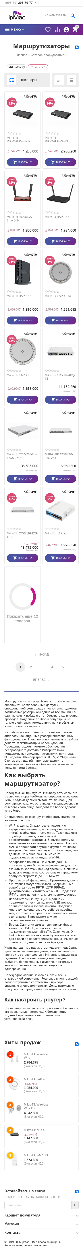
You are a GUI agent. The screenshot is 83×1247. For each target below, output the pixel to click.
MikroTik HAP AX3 (57, 217)
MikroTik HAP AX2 (19, 296)
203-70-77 (18, 2)
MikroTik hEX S (34, 1130)
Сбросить (36, 67)
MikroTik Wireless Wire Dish (36, 1106)
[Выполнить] (74, 1205)
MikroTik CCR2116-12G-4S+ (22, 535)
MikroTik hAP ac (55, 533)
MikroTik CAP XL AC (58, 296)
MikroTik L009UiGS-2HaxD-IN (20, 218)
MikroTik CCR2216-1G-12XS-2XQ (22, 456)
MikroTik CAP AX (18, 375)
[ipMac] (16, 16)
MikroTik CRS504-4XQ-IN (60, 377)
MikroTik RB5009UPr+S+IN (18, 139)
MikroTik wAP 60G (37, 1155)
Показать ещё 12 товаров (22, 618)
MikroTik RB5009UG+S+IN (56, 139)
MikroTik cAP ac (35, 1079)
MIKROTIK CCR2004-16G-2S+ (59, 456)
